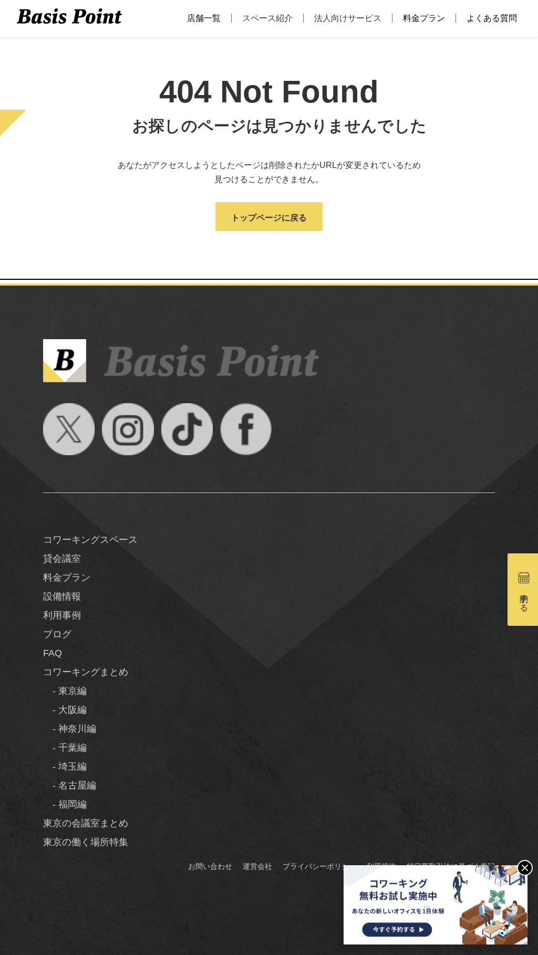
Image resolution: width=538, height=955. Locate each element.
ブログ (57, 634)
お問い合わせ (210, 866)
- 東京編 (65, 691)
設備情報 (62, 596)
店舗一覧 (204, 18)
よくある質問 (492, 18)
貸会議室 (62, 558)
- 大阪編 (65, 710)
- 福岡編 (65, 804)
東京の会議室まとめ (85, 823)
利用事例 (62, 615)
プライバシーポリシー (319, 866)
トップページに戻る (269, 217)
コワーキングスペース (90, 539)
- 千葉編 (65, 747)
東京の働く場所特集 (85, 842)
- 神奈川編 (69, 728)
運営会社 (257, 866)
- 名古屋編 (69, 785)
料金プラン (424, 18)
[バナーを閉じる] (525, 868)
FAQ (52, 653)
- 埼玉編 (65, 766)
